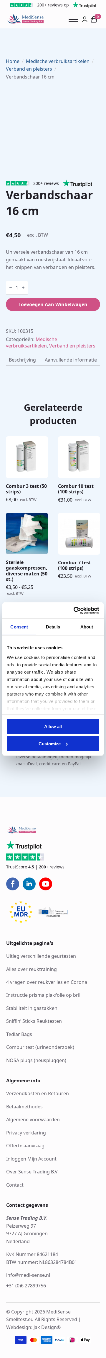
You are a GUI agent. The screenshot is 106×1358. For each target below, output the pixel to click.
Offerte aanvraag (25, 1145)
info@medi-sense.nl (28, 1275)
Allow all (53, 726)
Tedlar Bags (19, 1034)
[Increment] (23, 287)
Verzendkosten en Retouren (37, 1093)
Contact (15, 1185)
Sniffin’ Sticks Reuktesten (34, 1021)
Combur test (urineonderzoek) (40, 1047)
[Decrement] (10, 287)
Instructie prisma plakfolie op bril (43, 995)
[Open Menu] (75, 19)
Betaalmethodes (24, 1106)
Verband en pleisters (29, 69)
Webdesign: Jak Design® (33, 1327)
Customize (50, 743)
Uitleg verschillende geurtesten (41, 956)
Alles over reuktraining (31, 969)
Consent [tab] (19, 626)
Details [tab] (53, 626)
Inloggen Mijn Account (31, 1159)
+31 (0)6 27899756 (26, 1285)
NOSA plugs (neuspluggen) (36, 1060)
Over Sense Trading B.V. (32, 1171)
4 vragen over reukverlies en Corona (46, 982)
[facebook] (12, 883)
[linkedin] (29, 883)
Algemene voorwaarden (33, 1119)
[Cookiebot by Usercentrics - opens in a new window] (74, 610)
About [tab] (86, 626)
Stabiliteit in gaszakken (31, 1008)
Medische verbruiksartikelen (58, 61)
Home (12, 61)
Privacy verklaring (26, 1132)
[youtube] (45, 883)
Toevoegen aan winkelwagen (53, 304)
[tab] (22, 359)
